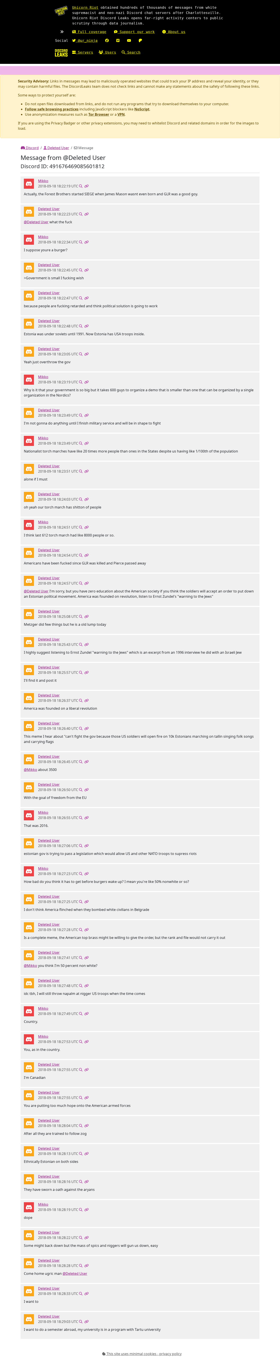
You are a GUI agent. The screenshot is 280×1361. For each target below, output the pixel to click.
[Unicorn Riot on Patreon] (140, 40)
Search (132, 52)
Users (109, 52)
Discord (32, 147)
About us (176, 32)
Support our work (136, 32)
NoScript (141, 109)
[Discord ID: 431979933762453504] (29, 183)
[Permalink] (86, 186)
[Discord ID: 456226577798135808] (29, 211)
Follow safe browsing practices (52, 109)
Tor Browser (98, 114)
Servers (84, 52)
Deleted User (58, 147)
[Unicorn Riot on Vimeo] (117, 40)
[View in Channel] (80, 186)
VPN (121, 114)
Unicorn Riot (85, 7)
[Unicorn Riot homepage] (61, 11)
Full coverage (91, 32)
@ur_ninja (87, 40)
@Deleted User (36, 222)
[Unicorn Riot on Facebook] (107, 40)
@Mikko (30, 769)
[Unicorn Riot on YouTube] (129, 40)
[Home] (61, 53)
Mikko (43, 180)
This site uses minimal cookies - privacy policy (144, 1353)
